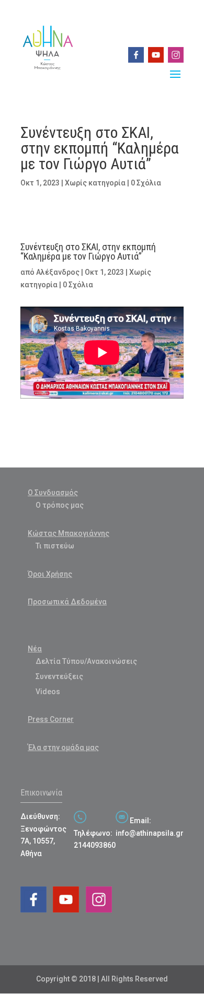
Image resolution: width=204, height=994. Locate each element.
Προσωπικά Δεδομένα (67, 602)
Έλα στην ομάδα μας (63, 747)
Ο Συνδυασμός (53, 492)
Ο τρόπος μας (60, 505)
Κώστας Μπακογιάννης (68, 533)
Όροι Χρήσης (50, 574)
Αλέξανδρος (58, 272)
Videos (48, 691)
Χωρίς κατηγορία (95, 183)
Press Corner (51, 719)
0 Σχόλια (146, 183)
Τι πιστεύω (55, 546)
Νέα (35, 649)
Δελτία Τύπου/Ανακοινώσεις (86, 661)
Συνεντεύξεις (59, 676)
